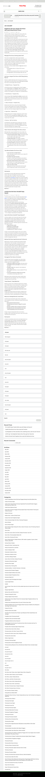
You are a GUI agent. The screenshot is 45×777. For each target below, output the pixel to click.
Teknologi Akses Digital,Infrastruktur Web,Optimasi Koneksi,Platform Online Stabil (20, 723)
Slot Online (7, 669)
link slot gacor (7, 336)
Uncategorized (7, 769)
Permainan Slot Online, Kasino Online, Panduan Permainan (15, 633)
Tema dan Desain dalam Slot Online (11, 756)
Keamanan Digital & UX (9, 577)
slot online (7, 400)
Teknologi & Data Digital (9, 700)
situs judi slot (7, 649)
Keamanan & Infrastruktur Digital (11, 561)
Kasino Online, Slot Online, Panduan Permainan (13, 559)
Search (5, 418)
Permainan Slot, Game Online (10, 635)
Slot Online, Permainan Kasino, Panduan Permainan (14, 685)
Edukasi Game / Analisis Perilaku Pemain (12, 515)
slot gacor (13, 177)
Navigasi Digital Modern (9, 589)
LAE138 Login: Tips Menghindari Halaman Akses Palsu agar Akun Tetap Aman (27, 1)
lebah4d (6, 584)
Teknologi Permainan (9, 740)
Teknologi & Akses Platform (10, 698)
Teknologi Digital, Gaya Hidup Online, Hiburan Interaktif (15, 730)
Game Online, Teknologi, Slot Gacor (11, 537)
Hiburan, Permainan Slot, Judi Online (11, 547)
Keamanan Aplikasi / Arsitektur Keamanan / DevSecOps (15, 568)
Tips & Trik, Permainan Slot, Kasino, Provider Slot (14, 762)
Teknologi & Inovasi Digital (10, 703)
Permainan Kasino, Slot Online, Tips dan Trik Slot (14, 631)
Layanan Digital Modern (9, 581)
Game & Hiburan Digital (9, 524)
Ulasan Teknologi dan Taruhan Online (12, 767)
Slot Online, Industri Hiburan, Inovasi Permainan (13, 674)
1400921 (7, 32)
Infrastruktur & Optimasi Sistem (11, 554)
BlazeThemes (20, 774)
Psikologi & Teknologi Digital (10, 640)
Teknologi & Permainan (9, 714)
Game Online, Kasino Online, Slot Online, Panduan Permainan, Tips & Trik (18, 532)
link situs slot (7, 350)
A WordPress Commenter (10, 442)
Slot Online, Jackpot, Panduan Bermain (12, 676)
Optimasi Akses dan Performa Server (11, 592)
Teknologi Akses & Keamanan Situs (11, 719)
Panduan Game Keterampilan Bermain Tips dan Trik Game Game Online (18, 602)
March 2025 (7, 481)
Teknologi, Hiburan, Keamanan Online (12, 745)
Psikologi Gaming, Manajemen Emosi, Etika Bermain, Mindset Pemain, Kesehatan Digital (21, 644)
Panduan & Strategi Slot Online (10, 594)
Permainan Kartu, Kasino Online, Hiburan (12, 628)
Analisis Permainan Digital (10, 501)
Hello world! (18, 442)
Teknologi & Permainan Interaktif (11, 716)
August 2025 (7, 470)
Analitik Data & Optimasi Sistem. (11, 507)
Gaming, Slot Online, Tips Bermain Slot (12, 545)
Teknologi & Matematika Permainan (11, 709)
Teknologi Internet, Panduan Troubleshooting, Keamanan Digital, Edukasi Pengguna (20, 736)
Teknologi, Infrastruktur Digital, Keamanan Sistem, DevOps (15, 747)
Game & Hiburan (8, 522)
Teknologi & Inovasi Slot (9, 705)
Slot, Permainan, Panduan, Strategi (11, 690)
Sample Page (21, 11)
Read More (6, 188)
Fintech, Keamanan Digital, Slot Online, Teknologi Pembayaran (16, 520)
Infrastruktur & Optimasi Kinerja (10, 552)
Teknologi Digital (8, 725)
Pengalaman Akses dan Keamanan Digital (12, 618)
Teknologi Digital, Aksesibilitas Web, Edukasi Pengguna (15, 728)
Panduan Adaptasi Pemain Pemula (11, 596)
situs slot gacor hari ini (9, 660)
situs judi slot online (8, 654)
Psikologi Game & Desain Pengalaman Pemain (13, 642)
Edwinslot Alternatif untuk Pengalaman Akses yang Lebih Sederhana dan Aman (19, 436)
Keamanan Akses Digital (9, 563)
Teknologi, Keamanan (9, 749)
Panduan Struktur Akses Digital (10, 610)
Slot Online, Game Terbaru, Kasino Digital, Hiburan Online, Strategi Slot (18, 672)
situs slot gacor (8, 359)
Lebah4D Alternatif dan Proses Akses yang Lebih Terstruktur (20, 15)
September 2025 (8, 467)
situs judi (6, 647)
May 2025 (7, 476)
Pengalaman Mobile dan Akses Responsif (12, 620)
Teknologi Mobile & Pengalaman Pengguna (13, 738)
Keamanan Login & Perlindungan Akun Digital (13, 579)
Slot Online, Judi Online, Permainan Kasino (12, 679)
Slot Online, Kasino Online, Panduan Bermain (13, 681)
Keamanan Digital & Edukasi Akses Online (12, 572)
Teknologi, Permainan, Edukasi (10, 752)
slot (5, 368)
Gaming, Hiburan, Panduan (10, 543)
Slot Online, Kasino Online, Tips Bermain (12, 683)
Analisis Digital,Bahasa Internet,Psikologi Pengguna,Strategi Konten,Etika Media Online (21, 499)
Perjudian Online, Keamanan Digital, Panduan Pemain (14, 626)
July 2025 (6, 472)
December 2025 (8, 460)
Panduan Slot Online (8, 608)
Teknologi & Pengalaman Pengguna (11, 712)
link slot (6, 354)
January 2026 (7, 458)
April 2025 (7, 479)
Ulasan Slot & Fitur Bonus (9, 764)
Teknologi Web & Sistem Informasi (11, 743)
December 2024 (8, 488)
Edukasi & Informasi (8, 513)
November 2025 (8, 463)
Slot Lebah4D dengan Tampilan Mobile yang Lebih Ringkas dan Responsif (18, 427)
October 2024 (7, 492)
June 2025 (7, 474)
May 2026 (7, 449)
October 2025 (7, 465)
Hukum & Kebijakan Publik (10, 549)
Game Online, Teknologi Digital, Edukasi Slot (13, 534)
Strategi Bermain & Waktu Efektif (11, 692)
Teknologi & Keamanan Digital (10, 707)
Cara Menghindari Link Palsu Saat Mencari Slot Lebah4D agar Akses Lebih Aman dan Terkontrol (22, 431)
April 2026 (7, 451)
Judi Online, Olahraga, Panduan (10, 556)
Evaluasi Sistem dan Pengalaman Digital (12, 517)
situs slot (6, 364)
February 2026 (7, 456)
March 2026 (7, 454)
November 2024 (8, 490)
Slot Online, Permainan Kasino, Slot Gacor (12, 688)
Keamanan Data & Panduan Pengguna (12, 570)
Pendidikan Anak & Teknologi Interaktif (12, 616)
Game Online (7, 530)
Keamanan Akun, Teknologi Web (11, 565)
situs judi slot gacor (8, 651)
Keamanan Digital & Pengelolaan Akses (12, 574)
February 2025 (7, 483)
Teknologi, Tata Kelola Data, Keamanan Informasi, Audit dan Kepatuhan (18, 754)
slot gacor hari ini (8, 667)
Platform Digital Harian (9, 638)
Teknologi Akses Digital (9, 721)
